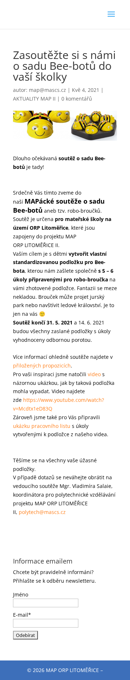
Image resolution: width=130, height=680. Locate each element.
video (95, 374)
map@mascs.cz (47, 89)
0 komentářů (76, 98)
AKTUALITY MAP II (34, 98)
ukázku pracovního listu (41, 425)
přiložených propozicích (42, 365)
